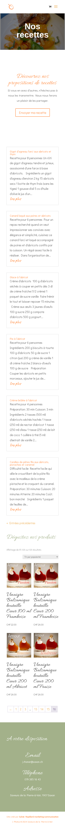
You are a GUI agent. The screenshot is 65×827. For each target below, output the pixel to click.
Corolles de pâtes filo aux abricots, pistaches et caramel (29, 463)
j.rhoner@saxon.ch (32, 761)
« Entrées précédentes (20, 523)
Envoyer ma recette (32, 112)
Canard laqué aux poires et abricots (30, 215)
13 (35, 709)
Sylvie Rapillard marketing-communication (38, 816)
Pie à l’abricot (17, 338)
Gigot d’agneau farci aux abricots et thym (30, 153)
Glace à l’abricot (19, 277)
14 (42, 709)
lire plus (15, 198)
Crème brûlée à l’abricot (23, 400)
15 (48, 709)
